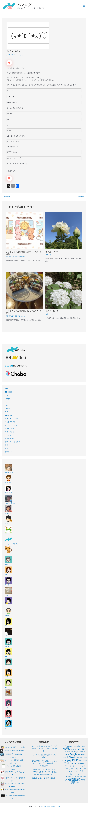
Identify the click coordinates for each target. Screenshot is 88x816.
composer (74, 749)
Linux (85, 757)
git (84, 752)
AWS (6, 389)
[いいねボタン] (9, 62)
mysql (68, 760)
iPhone (83, 754)
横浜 (6, 448)
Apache (77, 746)
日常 (9, 55)
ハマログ (24, 5)
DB (79, 749)
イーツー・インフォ (12, 418)
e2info (84, 749)
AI (65, 746)
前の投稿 (6, 197)
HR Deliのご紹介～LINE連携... (15, 747)
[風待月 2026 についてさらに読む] (63, 290)
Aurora (83, 746)
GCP (6, 395)
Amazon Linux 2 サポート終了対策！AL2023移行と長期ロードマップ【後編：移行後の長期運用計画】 (44, 772)
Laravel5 (80, 757)
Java (6, 405)
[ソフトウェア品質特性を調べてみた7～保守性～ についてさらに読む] (24, 290)
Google (7, 399)
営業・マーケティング (12, 442)
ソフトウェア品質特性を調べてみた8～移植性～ (24, 252)
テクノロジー (9, 435)
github (67, 754)
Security (85, 761)
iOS (6, 402)
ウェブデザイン (10, 422)
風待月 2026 (51, 311)
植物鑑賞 (83, 780)
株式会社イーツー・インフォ (50, 806)
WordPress (8, 415)
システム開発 (9, 428)
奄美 (65, 780)
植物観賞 (74, 779)
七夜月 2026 (51, 251)
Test (66, 763)
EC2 (72, 752)
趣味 (77, 783)
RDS (80, 761)
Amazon (70, 746)
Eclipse (76, 752)
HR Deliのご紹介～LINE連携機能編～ (44, 778)
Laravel (7, 408)
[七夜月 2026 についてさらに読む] (63, 230)
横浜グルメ (9, 452)
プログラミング (69, 776)
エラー (66, 771)
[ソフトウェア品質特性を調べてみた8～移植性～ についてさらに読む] (24, 230)
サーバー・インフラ (12, 425)
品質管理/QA (10, 256)
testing (73, 763)
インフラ (73, 766)
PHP (6, 412)
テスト (70, 774)
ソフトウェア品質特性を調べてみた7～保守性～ (24, 312)
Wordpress (81, 763)
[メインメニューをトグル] (84, 6)
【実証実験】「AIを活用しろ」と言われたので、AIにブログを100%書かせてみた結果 (44, 763)
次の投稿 (82, 197)
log (63, 761)
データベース (78, 774)
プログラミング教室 (80, 776)
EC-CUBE (8, 392)
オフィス (71, 771)
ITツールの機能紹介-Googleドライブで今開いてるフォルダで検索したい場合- (44, 748)
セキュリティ (9, 432)
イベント (66, 766)
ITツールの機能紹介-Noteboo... (15, 750)
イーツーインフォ (82, 766)
